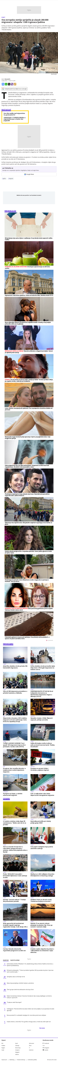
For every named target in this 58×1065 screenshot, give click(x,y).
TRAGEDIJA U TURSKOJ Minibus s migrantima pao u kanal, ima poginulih (15, 119)
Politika (3, 1045)
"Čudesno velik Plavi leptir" (14, 1002)
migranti (11, 178)
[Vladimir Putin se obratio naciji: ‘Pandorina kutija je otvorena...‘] (43, 888)
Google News (30, 174)
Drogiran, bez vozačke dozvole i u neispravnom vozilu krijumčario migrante (14, 770)
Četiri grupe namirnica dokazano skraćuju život (20, 989)
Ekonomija (17, 1047)
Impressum (4, 1059)
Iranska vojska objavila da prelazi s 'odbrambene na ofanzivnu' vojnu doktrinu (42, 950)
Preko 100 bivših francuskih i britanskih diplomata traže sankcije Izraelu (15, 875)
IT (29, 1047)
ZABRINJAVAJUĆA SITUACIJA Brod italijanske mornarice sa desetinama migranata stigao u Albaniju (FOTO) (42, 693)
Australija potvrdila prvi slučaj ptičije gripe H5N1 (41, 822)
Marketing (11, 1059)
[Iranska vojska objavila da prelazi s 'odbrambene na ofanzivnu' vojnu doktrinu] (43, 937)
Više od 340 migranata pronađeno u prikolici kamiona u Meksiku (15, 692)
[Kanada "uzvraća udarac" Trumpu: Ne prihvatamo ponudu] (15, 888)
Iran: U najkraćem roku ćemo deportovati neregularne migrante (42, 794)
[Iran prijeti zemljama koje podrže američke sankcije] (43, 835)
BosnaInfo (7, 79)
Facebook (46, 1043)
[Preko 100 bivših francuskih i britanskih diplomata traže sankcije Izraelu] (15, 862)
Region (33, 716)
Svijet (3, 17)
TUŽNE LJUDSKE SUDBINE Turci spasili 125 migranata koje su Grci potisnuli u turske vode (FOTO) (14, 745)
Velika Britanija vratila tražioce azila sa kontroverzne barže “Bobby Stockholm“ (43, 745)
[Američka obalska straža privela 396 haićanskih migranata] (15, 655)
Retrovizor (31, 1043)
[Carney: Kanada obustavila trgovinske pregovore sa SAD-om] (15, 937)
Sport (16, 1043)
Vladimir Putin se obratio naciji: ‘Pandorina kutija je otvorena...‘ (41, 900)
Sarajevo (5, 791)
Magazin (17, 1052)
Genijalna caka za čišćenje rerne (16, 976)
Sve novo (42, 1028)
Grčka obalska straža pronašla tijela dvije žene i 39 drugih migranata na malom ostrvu (43, 667)
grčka (4, 178)
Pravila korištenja (21, 1059)
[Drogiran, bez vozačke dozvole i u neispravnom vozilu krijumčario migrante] (15, 757)
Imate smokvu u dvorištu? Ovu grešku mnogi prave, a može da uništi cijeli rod (29, 1021)
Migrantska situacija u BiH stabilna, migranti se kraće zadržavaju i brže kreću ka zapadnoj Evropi (15, 719)
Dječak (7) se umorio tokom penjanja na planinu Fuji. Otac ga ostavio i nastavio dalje (41, 925)
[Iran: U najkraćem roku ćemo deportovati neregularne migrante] (43, 782)
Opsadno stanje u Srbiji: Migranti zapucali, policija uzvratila (42, 719)
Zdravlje (17, 1045)
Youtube (46, 1050)
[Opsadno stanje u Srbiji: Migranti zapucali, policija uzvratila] (43, 707)
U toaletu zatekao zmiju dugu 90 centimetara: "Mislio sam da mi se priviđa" (14, 823)
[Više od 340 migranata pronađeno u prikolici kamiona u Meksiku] (15, 680)
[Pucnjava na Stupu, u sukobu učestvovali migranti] (15, 782)
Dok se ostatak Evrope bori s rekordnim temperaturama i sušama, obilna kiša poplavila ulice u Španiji (15, 849)
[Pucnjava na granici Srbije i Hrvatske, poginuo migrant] (43, 757)
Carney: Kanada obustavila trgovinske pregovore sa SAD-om (14, 949)
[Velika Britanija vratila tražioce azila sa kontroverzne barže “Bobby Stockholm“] (43, 732)
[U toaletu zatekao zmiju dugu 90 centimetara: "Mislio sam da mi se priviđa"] (15, 809)
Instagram (46, 1047)
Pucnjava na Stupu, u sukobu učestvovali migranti (12, 794)
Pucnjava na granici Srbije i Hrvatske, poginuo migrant (40, 769)
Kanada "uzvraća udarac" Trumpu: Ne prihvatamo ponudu (14, 900)
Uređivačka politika (32, 1059)
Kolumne (31, 1050)
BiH (4, 716)
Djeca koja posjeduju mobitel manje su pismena (20, 983)
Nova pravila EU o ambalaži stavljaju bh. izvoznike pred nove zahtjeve (26, 1015)
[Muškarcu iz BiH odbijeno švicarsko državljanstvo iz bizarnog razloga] (43, 862)
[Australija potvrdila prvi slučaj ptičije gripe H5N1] (43, 809)
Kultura (17, 1054)
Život (30, 1045)
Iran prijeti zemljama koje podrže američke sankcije (42, 847)
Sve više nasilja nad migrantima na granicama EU (14, 114)
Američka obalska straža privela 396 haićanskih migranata (15, 667)
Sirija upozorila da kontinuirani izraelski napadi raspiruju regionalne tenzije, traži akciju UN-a (15, 925)
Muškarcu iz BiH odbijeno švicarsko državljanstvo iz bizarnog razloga (42, 875)
